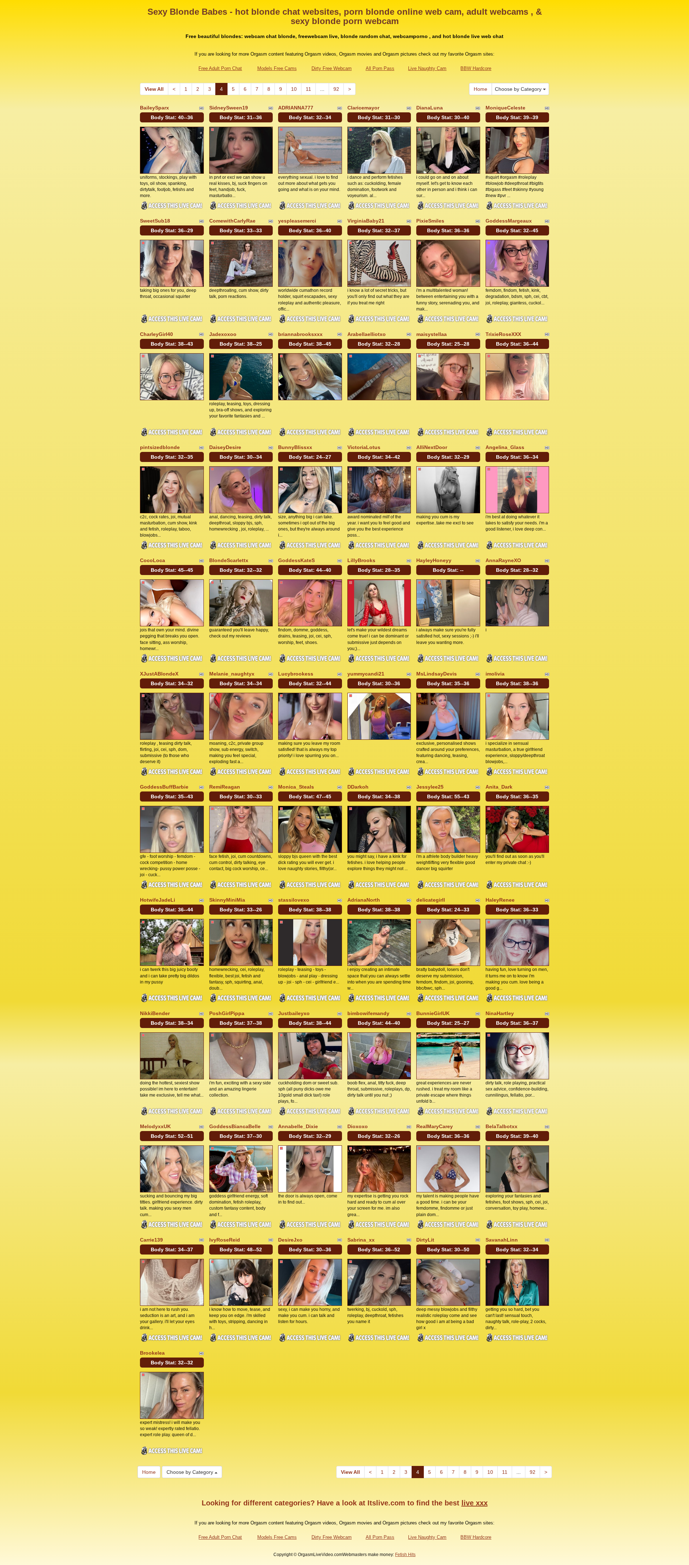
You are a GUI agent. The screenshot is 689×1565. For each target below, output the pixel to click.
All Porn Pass (380, 68)
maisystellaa (431, 334)
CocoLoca (152, 560)
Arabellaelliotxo (366, 334)
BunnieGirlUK (433, 1013)
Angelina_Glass (505, 447)
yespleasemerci (297, 221)
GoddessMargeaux (509, 221)
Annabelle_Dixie (298, 1126)
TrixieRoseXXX (503, 334)
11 (308, 89)
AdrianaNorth (363, 900)
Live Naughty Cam (427, 68)
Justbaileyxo (294, 1013)
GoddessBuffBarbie (164, 787)
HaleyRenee (500, 900)
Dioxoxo (357, 1126)
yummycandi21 (365, 674)
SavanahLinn (502, 1240)
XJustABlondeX (159, 674)
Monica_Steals (296, 787)
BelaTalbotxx (501, 1126)
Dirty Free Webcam (331, 68)
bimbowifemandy (368, 1013)
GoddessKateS (296, 560)
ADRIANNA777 (295, 108)
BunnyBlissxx (295, 447)
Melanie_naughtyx (231, 674)
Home (480, 89)
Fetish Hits (405, 1554)
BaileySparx (154, 108)
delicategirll (430, 900)
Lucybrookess (295, 674)
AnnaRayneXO (503, 560)
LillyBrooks (361, 560)
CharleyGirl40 (156, 334)
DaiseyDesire (225, 447)
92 (336, 89)
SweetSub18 (155, 221)
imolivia (495, 674)
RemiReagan (224, 787)
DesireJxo (290, 1240)
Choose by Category (519, 89)
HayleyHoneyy (433, 560)
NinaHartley (500, 1013)
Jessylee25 (430, 787)
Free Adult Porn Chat (220, 68)
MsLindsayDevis (436, 674)
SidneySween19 (228, 108)
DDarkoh (358, 787)
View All (154, 89)
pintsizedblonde (160, 447)
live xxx (474, 1503)
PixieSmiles (430, 221)
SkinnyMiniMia (227, 900)
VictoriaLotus (363, 447)
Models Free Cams (277, 68)
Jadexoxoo (222, 334)
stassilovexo (293, 900)
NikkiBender (155, 1013)
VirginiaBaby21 (365, 221)
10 (294, 89)
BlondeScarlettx (228, 560)
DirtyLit (425, 1240)
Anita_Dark (499, 787)
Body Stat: (172, 117)
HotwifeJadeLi (157, 900)
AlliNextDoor (431, 447)
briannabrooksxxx (300, 334)
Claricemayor (363, 108)
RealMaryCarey (434, 1126)
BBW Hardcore (475, 68)
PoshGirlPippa (226, 1013)
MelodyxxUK (155, 1126)
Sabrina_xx (361, 1240)
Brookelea (152, 1353)
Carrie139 (151, 1240)
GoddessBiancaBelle (235, 1126)
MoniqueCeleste (505, 108)
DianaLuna (429, 108)
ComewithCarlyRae (232, 221)
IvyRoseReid (224, 1240)
